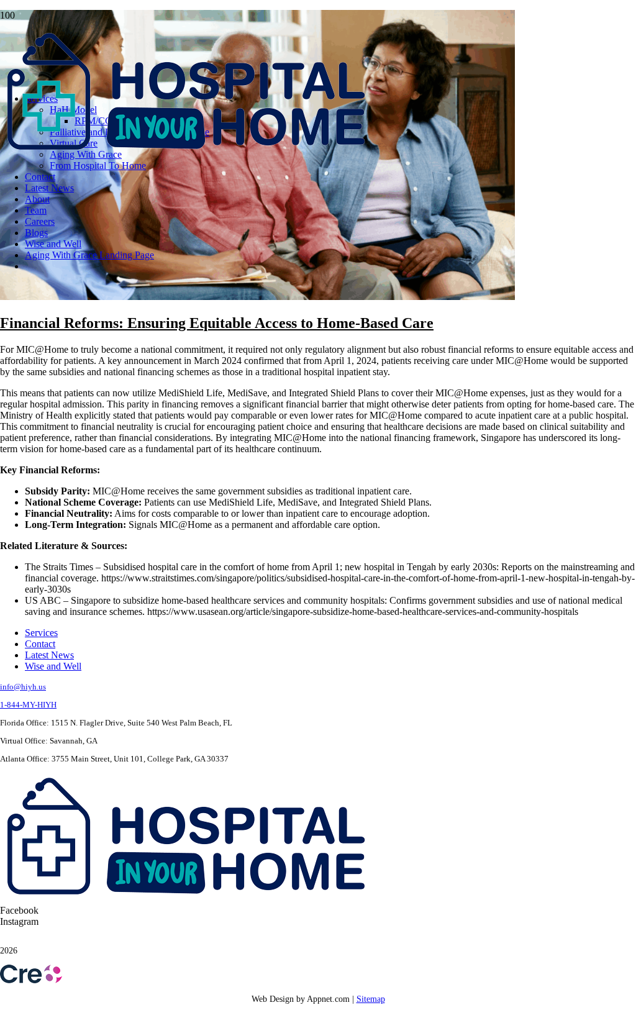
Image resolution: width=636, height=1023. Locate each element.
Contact (40, 644)
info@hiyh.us (23, 686)
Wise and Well (53, 666)
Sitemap (371, 999)
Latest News (49, 655)
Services (41, 632)
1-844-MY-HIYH (28, 704)
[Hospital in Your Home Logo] (186, 154)
